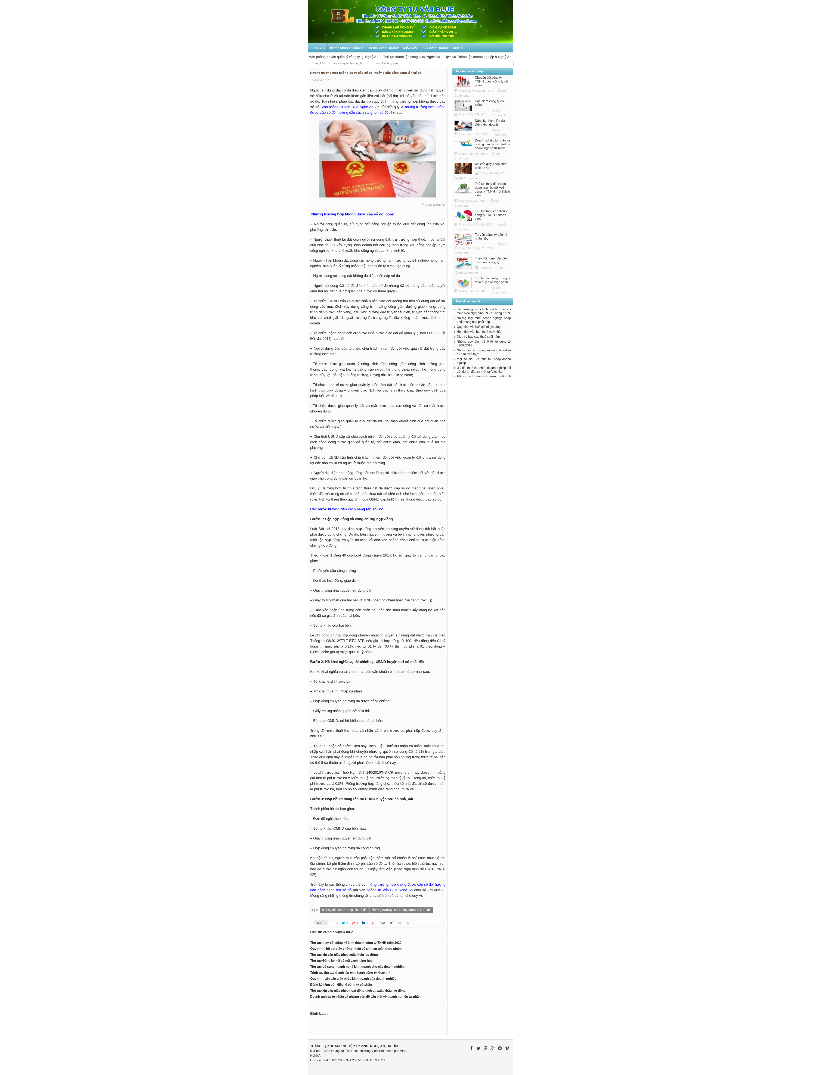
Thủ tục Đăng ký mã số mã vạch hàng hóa (341, 960)
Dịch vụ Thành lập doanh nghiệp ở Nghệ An (452, 57)
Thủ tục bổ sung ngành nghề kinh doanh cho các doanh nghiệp (357, 966)
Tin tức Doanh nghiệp (383, 47)
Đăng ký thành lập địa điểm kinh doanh (490, 122)
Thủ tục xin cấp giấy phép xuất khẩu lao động (344, 954)
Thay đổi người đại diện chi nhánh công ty (491, 260)
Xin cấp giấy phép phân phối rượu (491, 165)
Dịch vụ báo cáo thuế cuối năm (478, 336)
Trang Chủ (318, 63)
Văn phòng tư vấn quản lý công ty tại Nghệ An (318, 57)
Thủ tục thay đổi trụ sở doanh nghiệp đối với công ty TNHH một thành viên (492, 189)
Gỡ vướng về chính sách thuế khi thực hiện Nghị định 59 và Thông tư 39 (484, 311)
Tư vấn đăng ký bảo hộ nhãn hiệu (491, 236)
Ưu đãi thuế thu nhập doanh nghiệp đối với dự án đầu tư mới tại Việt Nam (484, 369)
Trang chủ (318, 47)
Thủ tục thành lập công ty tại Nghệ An (386, 57)
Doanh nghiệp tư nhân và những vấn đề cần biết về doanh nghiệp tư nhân (365, 996)
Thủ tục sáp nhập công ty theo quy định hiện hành (492, 280)
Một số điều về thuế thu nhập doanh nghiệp (484, 361)
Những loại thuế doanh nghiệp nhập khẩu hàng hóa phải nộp (484, 320)
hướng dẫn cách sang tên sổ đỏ (344, 910)
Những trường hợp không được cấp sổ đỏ (401, 910)
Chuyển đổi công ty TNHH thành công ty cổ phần (491, 81)
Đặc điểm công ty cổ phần (489, 103)
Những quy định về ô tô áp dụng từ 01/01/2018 (484, 343)
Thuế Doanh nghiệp (435, 47)
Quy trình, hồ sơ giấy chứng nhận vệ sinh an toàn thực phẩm (356, 948)
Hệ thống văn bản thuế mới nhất (479, 331)
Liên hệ (458, 47)
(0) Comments (468, 178)
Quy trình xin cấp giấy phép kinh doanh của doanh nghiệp (353, 978)
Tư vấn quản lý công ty (347, 47)
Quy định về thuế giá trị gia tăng (479, 326)
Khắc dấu (410, 47)
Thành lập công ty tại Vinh (507, 57)
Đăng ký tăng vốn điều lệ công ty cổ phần (341, 984)
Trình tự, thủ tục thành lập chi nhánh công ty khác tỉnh (350, 972)
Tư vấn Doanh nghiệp (384, 63)
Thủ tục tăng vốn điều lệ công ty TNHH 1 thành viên (491, 215)
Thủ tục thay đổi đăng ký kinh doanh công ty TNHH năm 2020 (355, 942)
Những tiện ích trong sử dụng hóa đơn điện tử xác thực (484, 352)
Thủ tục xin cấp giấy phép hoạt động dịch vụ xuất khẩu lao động (358, 990)
